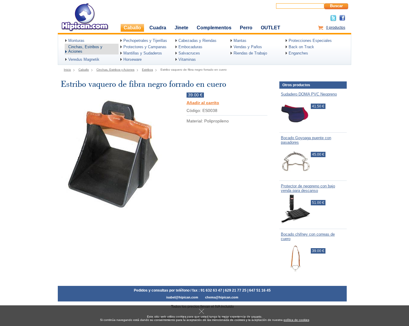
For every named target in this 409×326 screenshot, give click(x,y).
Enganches (298, 53)
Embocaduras (190, 47)
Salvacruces (189, 53)
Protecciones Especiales (310, 40)
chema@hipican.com (221, 297)
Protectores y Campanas (144, 47)
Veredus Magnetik (83, 59)
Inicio (67, 69)
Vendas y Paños (248, 47)
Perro (246, 27)
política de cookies (296, 320)
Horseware (132, 59)
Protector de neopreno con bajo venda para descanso (308, 188)
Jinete (181, 27)
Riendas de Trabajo (250, 53)
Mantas (240, 40)
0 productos (335, 27)
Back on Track (301, 47)
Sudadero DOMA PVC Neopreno (309, 94)
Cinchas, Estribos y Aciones (85, 49)
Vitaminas (187, 59)
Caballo (132, 27)
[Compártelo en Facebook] (342, 20)
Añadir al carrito (203, 103)
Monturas (76, 40)
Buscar (336, 6)
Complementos (214, 27)
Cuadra (157, 27)
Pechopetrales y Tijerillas (145, 40)
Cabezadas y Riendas (197, 40)
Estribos (147, 69)
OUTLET (270, 27)
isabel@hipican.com (182, 297)
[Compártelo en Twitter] (333, 20)
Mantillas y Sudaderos (142, 53)
